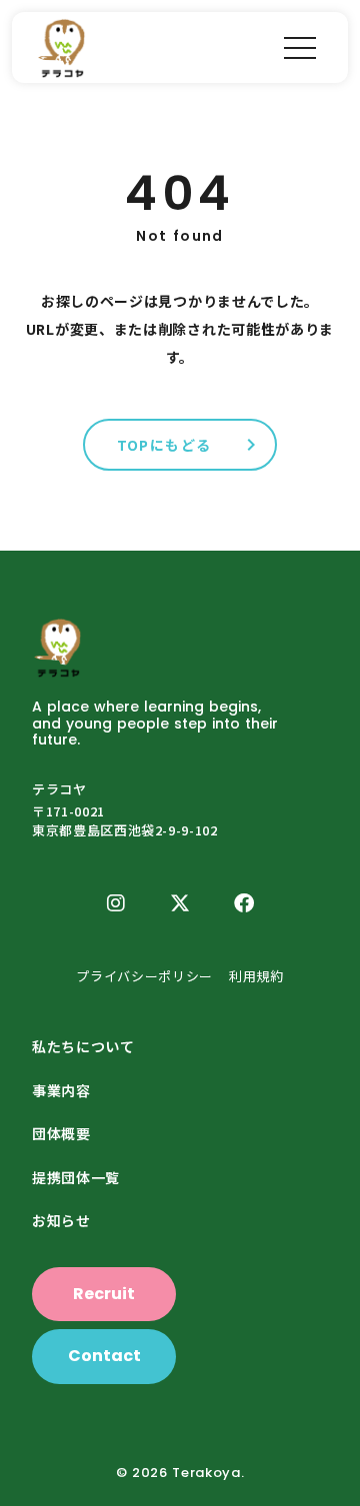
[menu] (300, 48)
